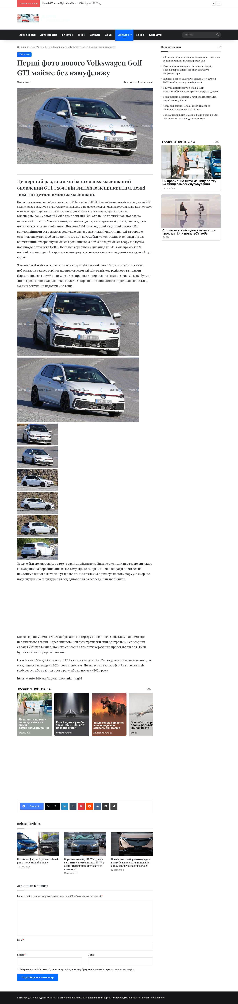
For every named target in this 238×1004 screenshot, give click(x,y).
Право (109, 34)
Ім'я (20, 940)
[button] (85, 435)
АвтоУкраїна (48, 34)
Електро (67, 34)
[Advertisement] (85, 609)
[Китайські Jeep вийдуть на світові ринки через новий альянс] (38, 844)
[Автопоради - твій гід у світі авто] (43, 18)
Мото (81, 34)
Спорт (140, 34)
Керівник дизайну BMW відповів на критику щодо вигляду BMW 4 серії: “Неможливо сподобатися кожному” (84, 864)
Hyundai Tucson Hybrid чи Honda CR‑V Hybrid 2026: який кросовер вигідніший (85, 3)
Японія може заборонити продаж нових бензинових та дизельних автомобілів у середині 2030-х (130, 862)
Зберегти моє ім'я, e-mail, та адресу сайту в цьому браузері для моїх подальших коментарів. (77, 969)
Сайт (91, 954)
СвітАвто (123, 34)
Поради (95, 34)
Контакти (155, 34)
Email (21, 954)
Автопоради (28, 34)
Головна (24, 47)
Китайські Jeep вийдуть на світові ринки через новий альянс (37, 861)
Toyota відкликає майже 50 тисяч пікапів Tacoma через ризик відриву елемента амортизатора (187, 69)
